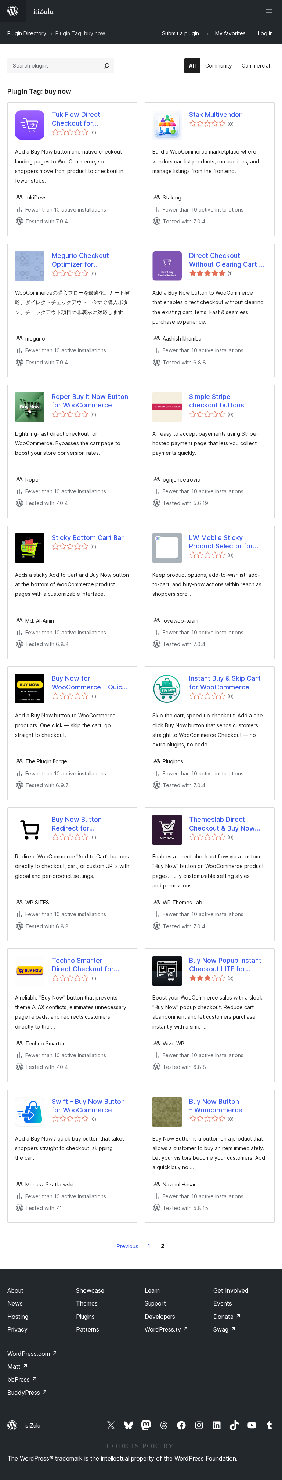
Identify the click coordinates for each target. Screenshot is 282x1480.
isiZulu (32, 1425)
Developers (160, 1316)
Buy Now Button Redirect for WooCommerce (77, 823)
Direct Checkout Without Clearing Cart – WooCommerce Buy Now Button (225, 260)
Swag (224, 1329)
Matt (17, 1366)
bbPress (22, 1379)
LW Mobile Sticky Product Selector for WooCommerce (221, 542)
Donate (227, 1316)
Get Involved (231, 1290)
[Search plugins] (107, 65)
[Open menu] (270, 11)
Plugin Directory (26, 33)
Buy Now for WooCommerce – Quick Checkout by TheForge (89, 682)
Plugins (85, 1316)
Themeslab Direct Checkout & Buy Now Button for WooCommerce (222, 823)
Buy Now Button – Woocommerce (215, 1106)
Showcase (90, 1290)
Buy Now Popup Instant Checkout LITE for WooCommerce (225, 965)
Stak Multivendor (215, 114)
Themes (87, 1303)
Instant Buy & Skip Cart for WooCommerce (225, 682)
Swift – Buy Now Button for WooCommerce (88, 1106)
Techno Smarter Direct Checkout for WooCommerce (83, 965)
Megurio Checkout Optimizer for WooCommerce (80, 260)
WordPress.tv (166, 1329)
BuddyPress (27, 1392)
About (15, 1290)
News (15, 1303)
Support (155, 1303)
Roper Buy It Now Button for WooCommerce (90, 401)
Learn (152, 1290)
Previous (127, 1246)
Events (222, 1303)
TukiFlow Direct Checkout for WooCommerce (76, 119)
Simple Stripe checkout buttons (216, 401)
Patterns (87, 1329)
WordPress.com (32, 1353)
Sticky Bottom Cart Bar (88, 537)
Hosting (17, 1316)
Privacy (17, 1329)
